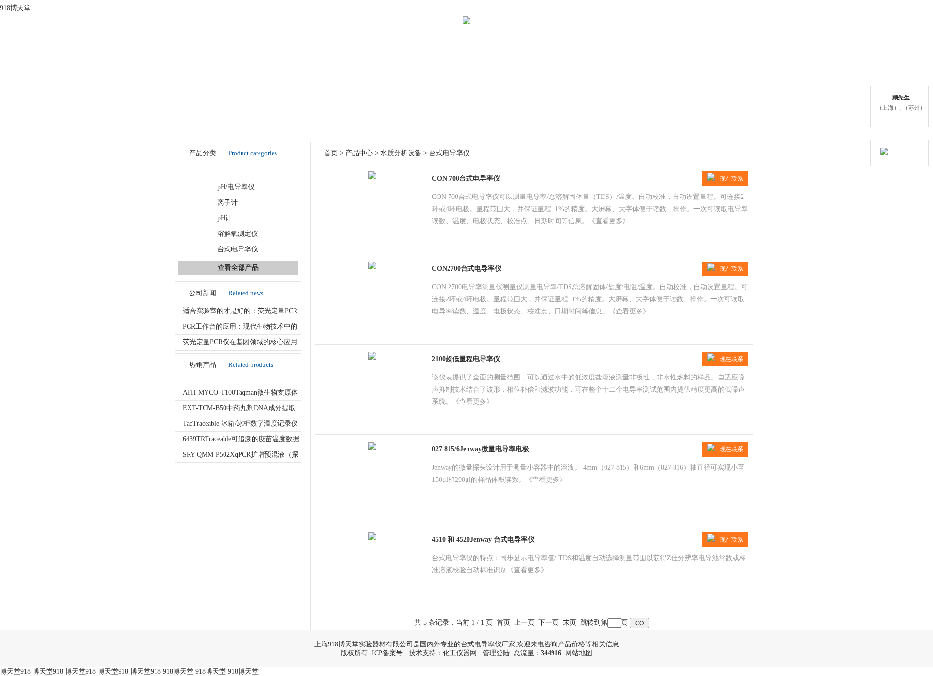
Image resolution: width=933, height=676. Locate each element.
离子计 (227, 202)
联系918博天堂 (722, 89)
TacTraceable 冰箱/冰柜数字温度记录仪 (240, 423)
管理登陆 (496, 653)
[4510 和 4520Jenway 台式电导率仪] (372, 538)
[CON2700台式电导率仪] (372, 267)
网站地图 (578, 653)
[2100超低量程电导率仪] (372, 357)
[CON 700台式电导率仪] (372, 177)
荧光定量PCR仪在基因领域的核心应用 (240, 342)
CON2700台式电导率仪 (466, 268)
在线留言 (648, 89)
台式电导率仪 (237, 249)
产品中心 (359, 153)
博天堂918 (15, 671)
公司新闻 (575, 89)
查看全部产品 (238, 267)
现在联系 (731, 178)
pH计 (224, 218)
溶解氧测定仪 (237, 233)
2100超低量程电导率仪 (466, 359)
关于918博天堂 (284, 89)
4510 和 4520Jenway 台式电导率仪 (483, 539)
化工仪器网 (460, 653)
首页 (211, 89)
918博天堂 (15, 8)
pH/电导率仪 (236, 187)
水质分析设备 (226, 171)
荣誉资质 (503, 89)
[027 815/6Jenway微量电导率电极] (372, 447)
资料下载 (430, 89)
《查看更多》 (608, 221)
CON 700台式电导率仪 (466, 178)
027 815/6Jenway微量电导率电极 (480, 449)
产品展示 (357, 89)
